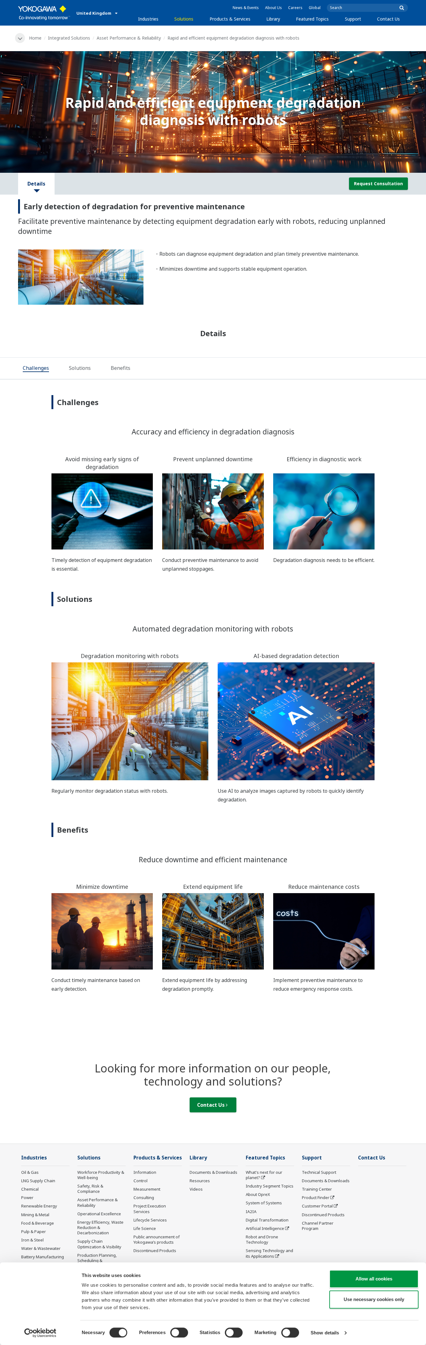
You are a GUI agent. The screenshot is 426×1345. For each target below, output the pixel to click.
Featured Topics (312, 19)
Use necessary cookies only (374, 1299)
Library (273, 19)
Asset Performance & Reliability (129, 38)
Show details (325, 1332)
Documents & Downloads (213, 1172)
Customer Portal (317, 1206)
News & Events (246, 7)
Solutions (183, 19)
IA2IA (251, 1211)
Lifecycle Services (150, 1220)
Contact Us (388, 19)
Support (353, 19)
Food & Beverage (37, 1223)
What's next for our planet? (264, 1174)
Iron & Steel (32, 1240)
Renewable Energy (39, 1206)
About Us (273, 7)
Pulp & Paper (33, 1231)
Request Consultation (378, 183)
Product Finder (315, 1197)
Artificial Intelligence (265, 1228)
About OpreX (258, 1194)
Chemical (30, 1189)
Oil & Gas (30, 1172)
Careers (295, 7)
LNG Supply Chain (38, 1180)
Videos (196, 1189)
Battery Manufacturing (42, 1257)
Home (35, 38)
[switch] (179, 1333)
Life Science (144, 1228)
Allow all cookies (374, 1278)
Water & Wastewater (41, 1248)
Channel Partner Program (317, 1225)
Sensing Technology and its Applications (269, 1253)
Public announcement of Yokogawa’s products (156, 1239)
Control (140, 1180)
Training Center (317, 1189)
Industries (148, 19)
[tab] (35, 368)
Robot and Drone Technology (262, 1239)
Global (315, 7)
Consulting (143, 1197)
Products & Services (230, 19)
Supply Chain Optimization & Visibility (99, 1243)
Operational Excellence (99, 1214)
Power (27, 1197)
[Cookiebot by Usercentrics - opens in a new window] (40, 1333)
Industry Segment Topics (269, 1186)
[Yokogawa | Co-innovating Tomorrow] (44, 12)
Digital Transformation (267, 1220)
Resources (200, 1180)
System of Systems (264, 1203)
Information (144, 1172)
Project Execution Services (149, 1208)
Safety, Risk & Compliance (90, 1188)
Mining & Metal (35, 1214)
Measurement (146, 1189)
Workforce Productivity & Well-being (100, 1174)
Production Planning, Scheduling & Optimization (97, 1260)
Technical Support (319, 1172)
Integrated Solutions (69, 38)
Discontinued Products (154, 1250)
